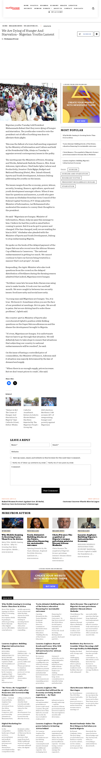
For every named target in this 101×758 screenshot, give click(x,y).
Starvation (68, 186)
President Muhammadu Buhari (78, 182)
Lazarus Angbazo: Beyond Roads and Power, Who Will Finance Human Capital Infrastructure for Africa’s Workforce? (48, 648)
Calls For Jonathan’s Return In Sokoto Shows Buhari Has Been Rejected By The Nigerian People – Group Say (31, 418)
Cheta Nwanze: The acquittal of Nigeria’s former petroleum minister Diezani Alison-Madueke (80, 153)
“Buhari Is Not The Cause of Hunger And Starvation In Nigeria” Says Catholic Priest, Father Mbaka (12, 417)
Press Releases (33, 531)
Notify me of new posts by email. (61, 463)
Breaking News (15, 26)
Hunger (73, 169)
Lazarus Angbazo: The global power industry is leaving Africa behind (49, 725)
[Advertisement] (50, 60)
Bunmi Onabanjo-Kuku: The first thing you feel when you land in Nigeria (83, 725)
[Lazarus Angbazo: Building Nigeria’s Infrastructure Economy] (88, 523)
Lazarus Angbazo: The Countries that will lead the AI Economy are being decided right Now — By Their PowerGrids (49, 692)
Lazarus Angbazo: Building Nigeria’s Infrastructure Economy (76, 161)
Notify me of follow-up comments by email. (29, 463)
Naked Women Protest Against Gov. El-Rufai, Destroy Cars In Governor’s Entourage (23, 502)
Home (4, 26)
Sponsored (6, 531)
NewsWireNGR (7, 552)
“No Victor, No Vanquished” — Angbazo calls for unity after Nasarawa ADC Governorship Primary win (15, 691)
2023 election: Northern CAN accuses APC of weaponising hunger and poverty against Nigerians (48, 417)
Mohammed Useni (11, 39)
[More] (96, 34)
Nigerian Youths (71, 178)
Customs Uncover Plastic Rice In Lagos (81, 501)
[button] (93, 8)
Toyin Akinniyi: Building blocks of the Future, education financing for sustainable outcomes (79, 145)
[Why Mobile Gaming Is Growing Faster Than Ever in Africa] (12, 523)
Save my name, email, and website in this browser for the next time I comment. (47, 457)
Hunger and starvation (75, 173)
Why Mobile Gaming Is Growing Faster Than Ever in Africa (12, 537)
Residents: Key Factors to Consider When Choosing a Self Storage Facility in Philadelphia (84, 645)
